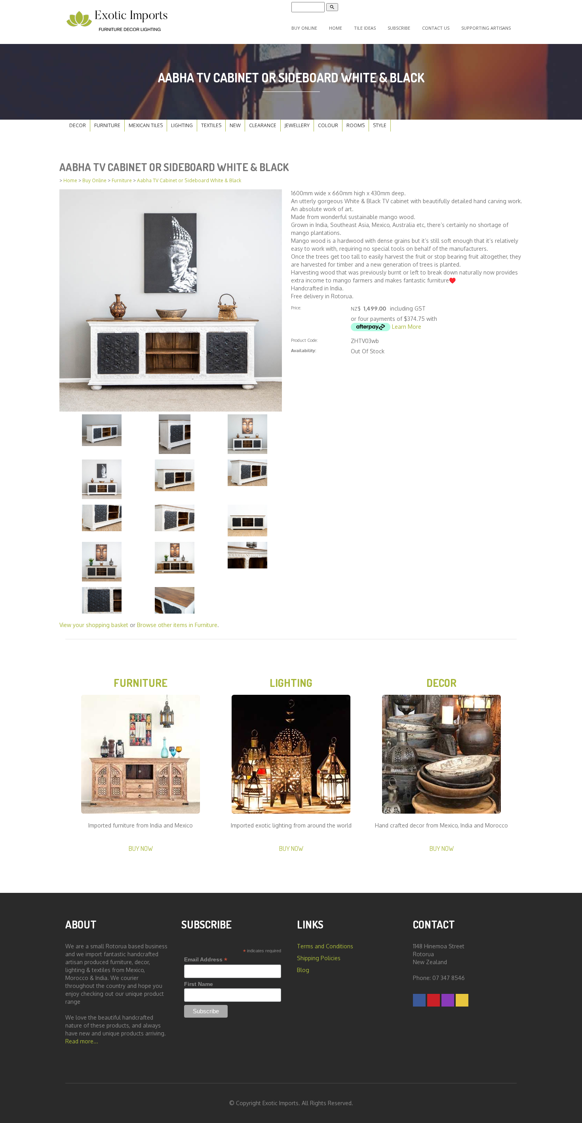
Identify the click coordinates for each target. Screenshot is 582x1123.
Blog (303, 970)
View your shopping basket (93, 625)
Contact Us (435, 28)
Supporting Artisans (486, 28)
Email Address (205, 959)
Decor (77, 125)
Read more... (81, 1041)
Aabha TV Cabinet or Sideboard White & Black (189, 180)
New (235, 125)
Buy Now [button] (141, 848)
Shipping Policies (318, 958)
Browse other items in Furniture (177, 625)
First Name (198, 984)
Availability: (303, 350)
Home (335, 28)
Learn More (406, 326)
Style (379, 125)
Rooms (355, 125)
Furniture (107, 125)
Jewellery (297, 125)
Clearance (262, 125)
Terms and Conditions (325, 946)
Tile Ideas (365, 28)
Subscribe (399, 28)
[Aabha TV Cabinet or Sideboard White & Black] (170, 299)
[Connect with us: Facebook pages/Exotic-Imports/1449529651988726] (419, 1000)
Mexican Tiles (146, 125)
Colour (328, 125)
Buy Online (304, 28)
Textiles (211, 125)
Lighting (182, 125)
